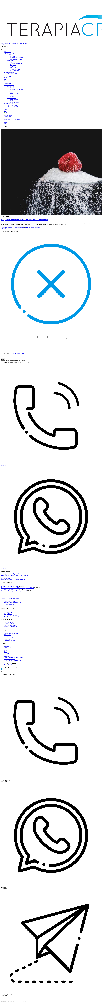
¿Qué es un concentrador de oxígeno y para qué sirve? (14, 576)
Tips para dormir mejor (16, 59)
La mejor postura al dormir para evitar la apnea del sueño (15, 574)
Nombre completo (5, 337)
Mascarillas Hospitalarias (10, 625)
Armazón (6, 650)
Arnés (5, 649)
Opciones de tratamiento (16, 69)
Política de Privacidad (9, 659)
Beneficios (9, 76)
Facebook (3, 598)
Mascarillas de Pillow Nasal (11, 626)
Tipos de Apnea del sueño (16, 63)
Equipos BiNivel (8, 614)
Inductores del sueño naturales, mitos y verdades (13, 579)
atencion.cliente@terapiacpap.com (12, 118)
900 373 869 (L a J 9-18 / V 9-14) (12, 119)
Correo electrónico (42, 337)
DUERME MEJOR (9, 53)
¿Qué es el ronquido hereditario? (9, 589)
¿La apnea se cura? (5, 578)
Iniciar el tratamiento (15, 70)
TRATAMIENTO (11, 66)
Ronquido (15, 227)
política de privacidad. (18, 353)
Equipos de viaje (8, 612)
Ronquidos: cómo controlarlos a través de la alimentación (24, 219)
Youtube (8, 598)
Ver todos (6, 653)
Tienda (5, 78)
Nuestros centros (8, 115)
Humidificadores (8, 646)
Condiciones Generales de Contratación (14, 657)
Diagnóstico (13, 65)
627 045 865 (14, 601)
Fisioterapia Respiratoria (10, 640)
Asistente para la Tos (9, 637)
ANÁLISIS (10, 60)
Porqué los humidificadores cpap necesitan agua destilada (15, 575)
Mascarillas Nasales (9, 622)
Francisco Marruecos (7, 227)
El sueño (12, 56)
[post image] (51, 172)
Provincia (31, 350)
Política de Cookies (9, 662)
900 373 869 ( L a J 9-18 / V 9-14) (9, 43)
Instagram (12, 598)
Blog (5, 79)
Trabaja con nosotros (9, 604)
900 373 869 (7, 601)
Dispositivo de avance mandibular (12, 616)
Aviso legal (6, 656)
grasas (26, 227)
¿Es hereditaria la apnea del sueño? (9, 586)
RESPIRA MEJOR (9, 72)
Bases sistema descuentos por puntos (13, 664)
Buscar (2, 46)
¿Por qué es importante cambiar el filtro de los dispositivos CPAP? (17, 588)
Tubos (5, 652)
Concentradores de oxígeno (11, 633)
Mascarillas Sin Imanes (9, 628)
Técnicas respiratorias (12, 75)
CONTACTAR (23, 43)
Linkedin (18, 598)
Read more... (4, 228)
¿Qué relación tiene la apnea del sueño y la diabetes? (14, 591)
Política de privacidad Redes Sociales (13, 660)
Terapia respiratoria (12, 73)
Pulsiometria (7, 639)
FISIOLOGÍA (10, 54)
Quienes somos (7, 52)
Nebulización (7, 635)
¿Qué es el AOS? (14, 62)
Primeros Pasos (14, 67)
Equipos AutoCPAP (9, 611)
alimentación (21, 227)
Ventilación (6, 636)
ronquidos (31, 227)
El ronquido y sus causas (16, 57)
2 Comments (37, 227)
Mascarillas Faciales (9, 623)
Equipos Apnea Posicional (10, 615)
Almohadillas (7, 647)
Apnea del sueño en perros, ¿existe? (10, 585)
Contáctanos (4, 995)
